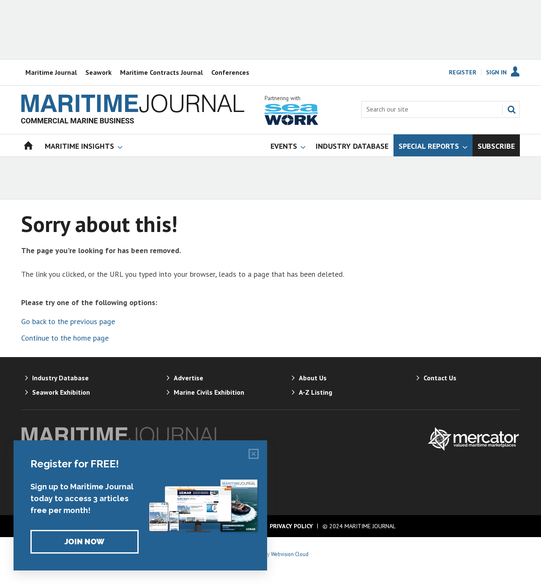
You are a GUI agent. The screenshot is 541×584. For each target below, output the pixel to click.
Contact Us (440, 378)
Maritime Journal (51, 72)
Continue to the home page (65, 338)
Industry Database (60, 378)
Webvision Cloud (290, 554)
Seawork (98, 72)
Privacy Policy (291, 526)
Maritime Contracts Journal (161, 72)
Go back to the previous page (68, 321)
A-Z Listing (315, 392)
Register (462, 72)
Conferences (230, 72)
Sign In (496, 72)
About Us (313, 378)
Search (511, 109)
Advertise (188, 378)
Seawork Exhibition (61, 392)
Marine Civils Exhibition (209, 392)
